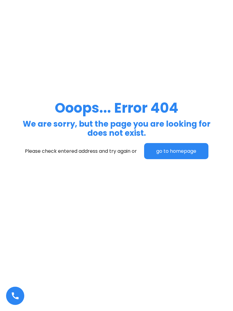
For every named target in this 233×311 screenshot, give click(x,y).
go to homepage (176, 151)
